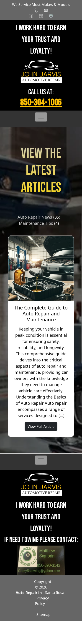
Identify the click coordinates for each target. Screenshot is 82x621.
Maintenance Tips (36, 223)
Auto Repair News (35, 217)
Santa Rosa (54, 592)
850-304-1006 (41, 102)
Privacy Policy (42, 601)
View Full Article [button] (41, 426)
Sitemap (43, 614)
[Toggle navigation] (41, 117)
